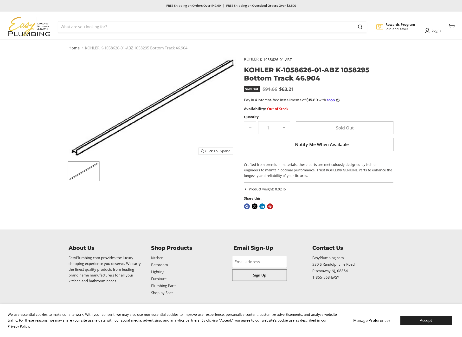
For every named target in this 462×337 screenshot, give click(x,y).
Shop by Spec (162, 292)
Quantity (251, 117)
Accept (426, 320)
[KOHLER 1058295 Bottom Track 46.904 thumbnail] (83, 171)
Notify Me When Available (322, 144)
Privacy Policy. (19, 326)
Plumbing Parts (163, 285)
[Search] (360, 27)
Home (74, 48)
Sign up (259, 275)
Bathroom (159, 264)
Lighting (157, 271)
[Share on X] (254, 206)
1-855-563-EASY (325, 277)
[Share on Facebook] (247, 206)
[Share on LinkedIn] (262, 206)
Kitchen (157, 257)
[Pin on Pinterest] (270, 206)
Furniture (159, 278)
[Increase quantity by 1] (284, 128)
